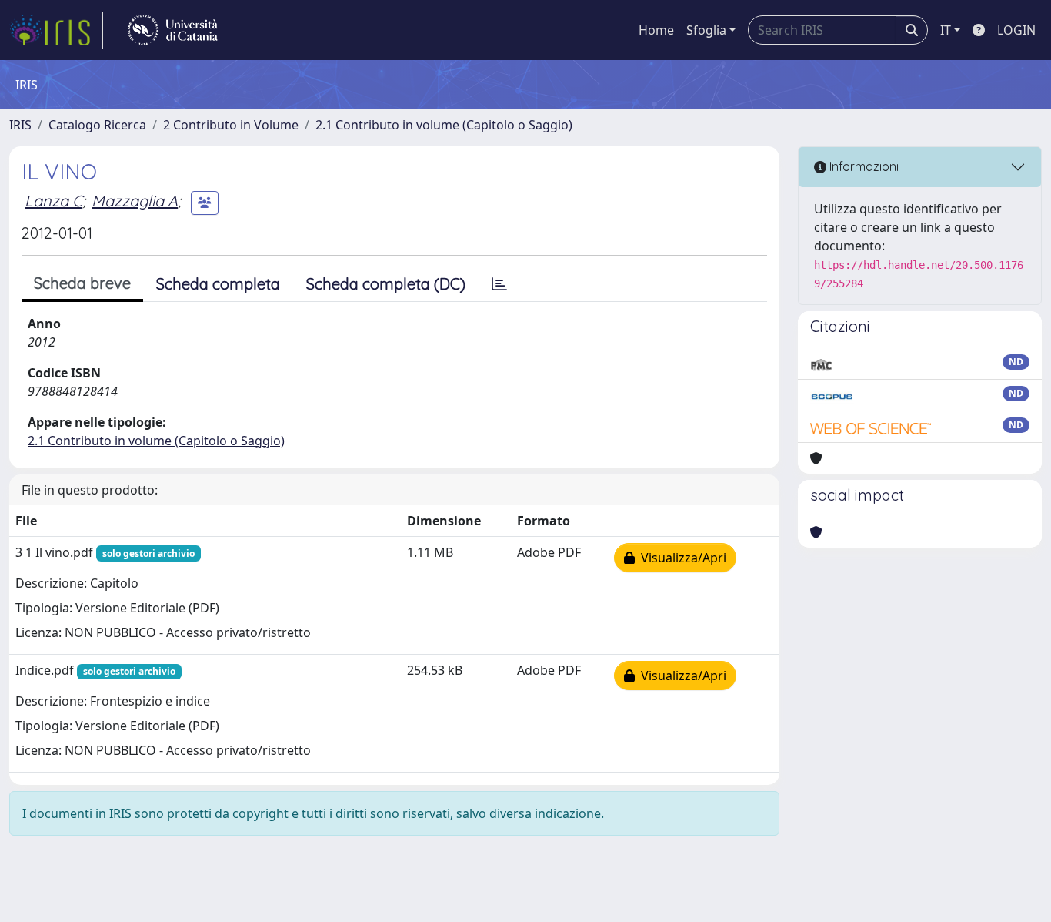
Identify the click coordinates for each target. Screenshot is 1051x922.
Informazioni (862, 166)
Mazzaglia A (135, 200)
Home (656, 30)
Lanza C (53, 200)
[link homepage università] (172, 30)
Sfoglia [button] (706, 30)
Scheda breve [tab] (82, 283)
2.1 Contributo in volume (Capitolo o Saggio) (443, 124)
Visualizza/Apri (680, 557)
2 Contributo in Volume (231, 124)
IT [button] (945, 30)
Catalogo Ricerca (97, 124)
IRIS (20, 124)
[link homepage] (56, 30)
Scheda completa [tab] (218, 283)
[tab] (499, 284)
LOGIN (1016, 30)
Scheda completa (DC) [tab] (385, 283)
